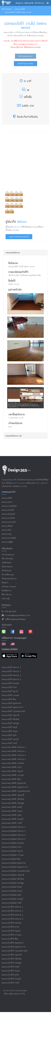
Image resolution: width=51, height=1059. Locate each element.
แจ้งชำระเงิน (6, 562)
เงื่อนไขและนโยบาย (9, 578)
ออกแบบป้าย (7, 530)
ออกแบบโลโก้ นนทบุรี (10, 739)
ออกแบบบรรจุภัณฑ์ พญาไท (12, 851)
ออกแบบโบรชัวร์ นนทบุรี (11, 978)
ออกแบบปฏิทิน (7, 542)
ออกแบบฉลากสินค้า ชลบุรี (12, 807)
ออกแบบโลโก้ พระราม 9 (11, 679)
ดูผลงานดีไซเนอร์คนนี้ (19, 236)
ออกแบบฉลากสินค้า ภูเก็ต (11, 815)
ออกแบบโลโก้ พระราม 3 (11, 671)
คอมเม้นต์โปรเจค (13, 435)
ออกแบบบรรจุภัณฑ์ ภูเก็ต (11, 895)
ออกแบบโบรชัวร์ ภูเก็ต (10, 974)
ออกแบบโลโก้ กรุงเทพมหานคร (13, 711)
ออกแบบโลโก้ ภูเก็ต (9, 735)
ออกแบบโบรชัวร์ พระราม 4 (12, 915)
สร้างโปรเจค (6, 570)
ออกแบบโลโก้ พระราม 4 (11, 675)
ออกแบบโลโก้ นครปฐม (10, 723)
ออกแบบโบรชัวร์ (8, 510)
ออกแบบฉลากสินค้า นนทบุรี (12, 819)
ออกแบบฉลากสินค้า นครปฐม (13, 803)
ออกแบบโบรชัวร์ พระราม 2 (12, 907)
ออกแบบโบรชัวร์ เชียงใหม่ (12, 958)
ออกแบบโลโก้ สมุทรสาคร (11, 703)
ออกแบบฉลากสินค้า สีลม (11, 779)
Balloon (22, 221)
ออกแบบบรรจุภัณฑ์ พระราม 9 (14, 839)
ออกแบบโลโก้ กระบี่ (9, 743)
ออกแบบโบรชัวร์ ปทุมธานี (12, 954)
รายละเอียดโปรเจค (12, 252)
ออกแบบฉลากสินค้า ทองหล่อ (13, 763)
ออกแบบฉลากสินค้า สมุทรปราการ (15, 787)
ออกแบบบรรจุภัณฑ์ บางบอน (13, 855)
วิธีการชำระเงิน (7, 558)
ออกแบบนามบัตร (8, 518)
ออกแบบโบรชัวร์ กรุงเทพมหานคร (14, 951)
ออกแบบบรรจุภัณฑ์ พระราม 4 (14, 835)
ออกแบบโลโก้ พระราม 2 (11, 667)
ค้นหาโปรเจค (6, 9)
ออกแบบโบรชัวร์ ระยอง (11, 970)
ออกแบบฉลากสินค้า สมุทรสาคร (14, 783)
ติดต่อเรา (5, 582)
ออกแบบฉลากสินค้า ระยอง (12, 811)
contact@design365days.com (17, 615)
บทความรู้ (5, 598)
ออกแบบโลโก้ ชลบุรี (9, 727)
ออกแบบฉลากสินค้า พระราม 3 (14, 751)
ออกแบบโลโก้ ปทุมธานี (10, 715)
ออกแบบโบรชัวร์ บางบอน (11, 935)
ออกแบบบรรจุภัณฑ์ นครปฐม (13, 883)
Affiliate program (9, 586)
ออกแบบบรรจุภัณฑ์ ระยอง (12, 891)
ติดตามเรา (7, 625)
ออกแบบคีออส (7, 526)
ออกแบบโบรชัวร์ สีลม (10, 939)
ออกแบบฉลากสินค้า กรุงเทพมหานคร (16, 791)
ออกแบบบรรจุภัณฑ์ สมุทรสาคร (14, 863)
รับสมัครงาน (6, 590)
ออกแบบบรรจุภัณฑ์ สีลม (11, 859)
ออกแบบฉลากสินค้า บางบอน (13, 775)
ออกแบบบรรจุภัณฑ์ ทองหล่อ (13, 843)
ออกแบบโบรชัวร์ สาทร (10, 927)
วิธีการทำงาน (7, 594)
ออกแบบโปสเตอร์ (8, 514)
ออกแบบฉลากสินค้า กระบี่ (12, 823)
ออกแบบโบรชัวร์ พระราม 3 (12, 911)
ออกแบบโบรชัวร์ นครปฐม (11, 962)
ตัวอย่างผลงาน (7, 566)
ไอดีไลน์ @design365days (15, 619)
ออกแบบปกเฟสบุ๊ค (9, 538)
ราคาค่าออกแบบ (8, 554)
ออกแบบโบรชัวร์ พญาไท (11, 931)
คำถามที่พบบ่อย (8, 574)
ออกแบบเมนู (6, 534)
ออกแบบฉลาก (7, 502)
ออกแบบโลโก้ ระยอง (10, 731)
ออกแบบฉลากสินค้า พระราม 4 (14, 755)
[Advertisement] (25, 160)
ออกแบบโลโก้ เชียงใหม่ (10, 719)
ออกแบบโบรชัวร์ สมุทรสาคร (12, 943)
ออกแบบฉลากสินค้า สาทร (12, 767)
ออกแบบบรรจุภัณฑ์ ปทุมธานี (13, 875)
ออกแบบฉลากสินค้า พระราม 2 (14, 747)
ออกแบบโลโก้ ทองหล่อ (10, 683)
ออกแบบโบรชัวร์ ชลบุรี (10, 966)
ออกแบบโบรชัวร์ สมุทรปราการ (13, 947)
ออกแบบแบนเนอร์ (9, 522)
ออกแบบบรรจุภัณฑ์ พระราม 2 (14, 827)
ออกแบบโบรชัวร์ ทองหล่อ (11, 923)
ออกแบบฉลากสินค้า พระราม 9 (14, 759)
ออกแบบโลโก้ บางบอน (10, 695)
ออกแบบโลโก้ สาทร (9, 687)
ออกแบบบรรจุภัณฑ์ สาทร (11, 847)
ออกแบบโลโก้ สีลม (9, 699)
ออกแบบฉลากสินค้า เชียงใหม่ (13, 799)
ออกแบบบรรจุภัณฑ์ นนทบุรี (12, 899)
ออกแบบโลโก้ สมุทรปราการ (12, 707)
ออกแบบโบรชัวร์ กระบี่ (10, 982)
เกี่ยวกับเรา (7, 548)
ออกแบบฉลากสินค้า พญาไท (12, 771)
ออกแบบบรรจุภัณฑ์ (9, 506)
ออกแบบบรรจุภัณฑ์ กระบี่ (12, 903)
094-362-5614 (10, 611)
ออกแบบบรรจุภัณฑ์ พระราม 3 (14, 831)
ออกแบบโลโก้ (20, 9)
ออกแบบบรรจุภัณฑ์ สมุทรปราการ (15, 867)
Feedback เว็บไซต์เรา (10, 649)
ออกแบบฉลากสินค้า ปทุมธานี (13, 795)
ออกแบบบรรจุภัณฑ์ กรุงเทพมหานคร (16, 871)
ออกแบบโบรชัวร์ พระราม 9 (12, 919)
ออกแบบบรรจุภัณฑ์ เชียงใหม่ (13, 879)
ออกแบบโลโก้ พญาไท (10, 691)
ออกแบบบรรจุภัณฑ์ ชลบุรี (12, 887)
